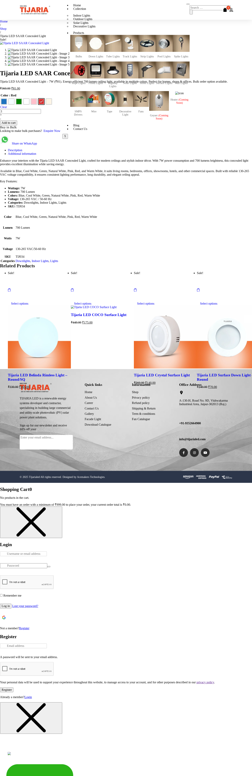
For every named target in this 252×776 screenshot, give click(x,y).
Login (28, 697)
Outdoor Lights (82, 19)
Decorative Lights (84, 26)
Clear (3, 107)
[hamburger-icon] (188, 4)
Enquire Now (52, 130)
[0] (224, 10)
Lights (54, 261)
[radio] (4, 101)
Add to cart (9, 122)
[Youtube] (205, 452)
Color (4, 95)
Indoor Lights (81, 15)
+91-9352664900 (190, 423)
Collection (79, 8)
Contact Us (80, 129)
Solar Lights (80, 22)
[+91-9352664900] (181, 415)
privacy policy (205, 682)
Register (24, 628)
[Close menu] (31, 522)
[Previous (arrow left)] (7, 388)
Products (78, 33)
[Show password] (48, 566)
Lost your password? (25, 606)
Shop (3, 28)
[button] (248, 319)
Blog (76, 125)
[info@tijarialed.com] (181, 431)
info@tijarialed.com (192, 439)
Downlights (23, 261)
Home (77, 5)
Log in (6, 606)
